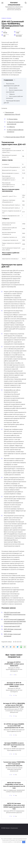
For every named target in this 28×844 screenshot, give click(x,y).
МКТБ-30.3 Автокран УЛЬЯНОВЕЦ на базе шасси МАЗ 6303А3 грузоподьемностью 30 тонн (14, 806)
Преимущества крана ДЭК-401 (14, 137)
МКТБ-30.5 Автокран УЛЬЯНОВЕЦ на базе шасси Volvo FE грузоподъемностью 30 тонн (14, 785)
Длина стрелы (13, 88)
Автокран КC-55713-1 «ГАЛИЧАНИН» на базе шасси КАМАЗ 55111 (14, 663)
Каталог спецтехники (14, 3)
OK (23, 842)
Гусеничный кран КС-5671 (12, 626)
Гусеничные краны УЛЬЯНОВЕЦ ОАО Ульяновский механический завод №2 (14, 763)
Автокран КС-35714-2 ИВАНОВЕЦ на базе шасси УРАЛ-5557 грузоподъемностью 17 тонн (14, 705)
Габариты (12, 94)
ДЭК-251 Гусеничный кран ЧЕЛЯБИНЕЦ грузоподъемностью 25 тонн (14, 614)
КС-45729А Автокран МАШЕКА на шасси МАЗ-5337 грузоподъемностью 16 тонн (14, 725)
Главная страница (6, 18)
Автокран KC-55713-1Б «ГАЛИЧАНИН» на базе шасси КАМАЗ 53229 (14, 684)
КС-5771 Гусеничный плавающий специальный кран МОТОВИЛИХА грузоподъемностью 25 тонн (15, 621)
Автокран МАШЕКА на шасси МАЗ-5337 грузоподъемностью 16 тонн (14, 744)
